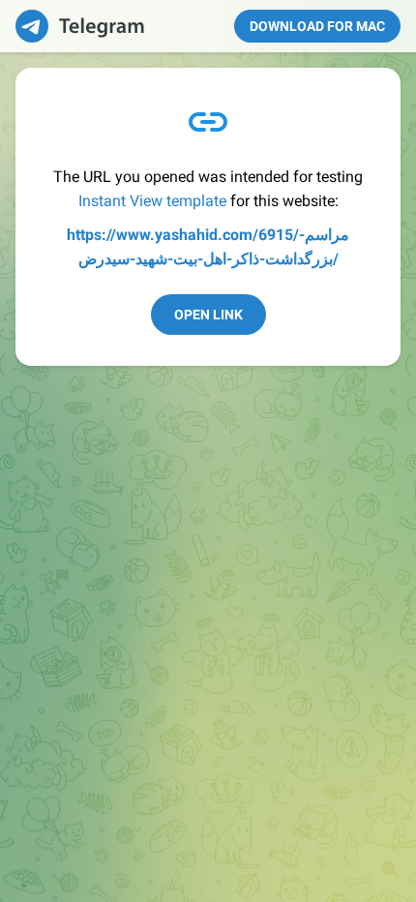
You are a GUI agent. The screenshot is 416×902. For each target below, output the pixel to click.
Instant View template (152, 201)
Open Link (208, 314)
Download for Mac (317, 26)
